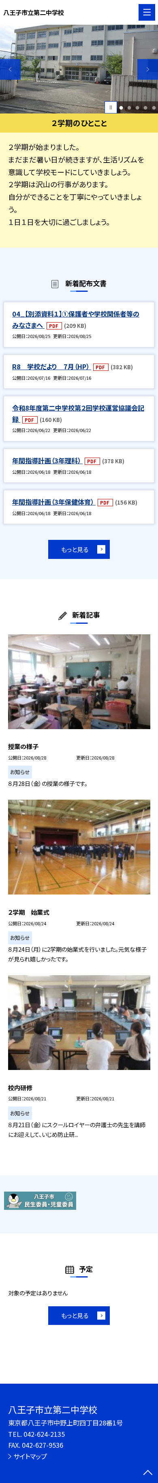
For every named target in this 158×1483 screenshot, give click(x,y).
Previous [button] (10, 69)
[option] (79, 69)
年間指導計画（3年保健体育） (54, 502)
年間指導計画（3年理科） (47, 460)
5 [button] (154, 107)
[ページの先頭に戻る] (148, 1473)
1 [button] (121, 107)
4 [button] (145, 107)
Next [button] (147, 69)
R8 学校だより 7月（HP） (51, 366)
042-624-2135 (44, 1434)
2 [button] (129, 107)
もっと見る (74, 549)
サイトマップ (30, 1456)
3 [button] (137, 107)
